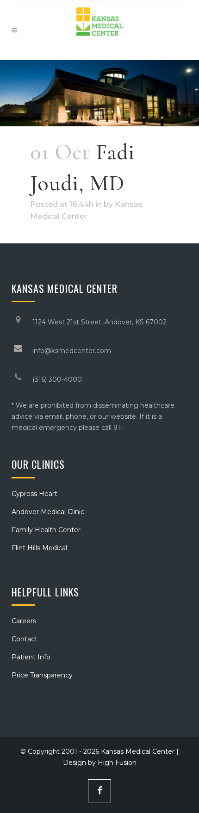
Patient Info (31, 657)
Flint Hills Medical (39, 548)
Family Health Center (46, 530)
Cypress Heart (34, 494)
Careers (24, 621)
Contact (24, 639)
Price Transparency (42, 675)
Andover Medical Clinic (48, 512)
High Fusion (117, 762)
